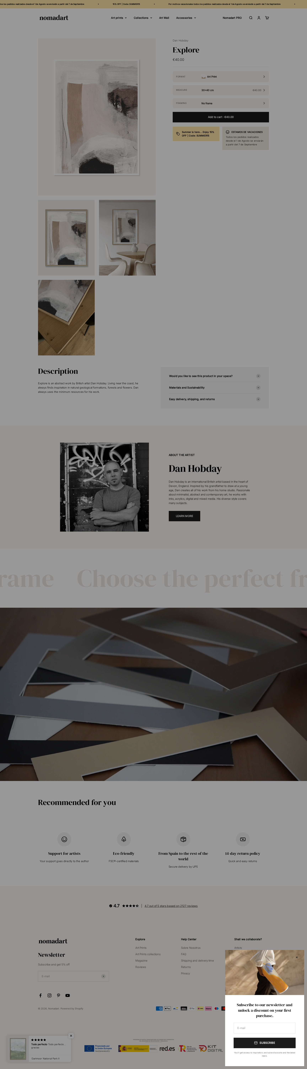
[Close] (296, 957)
